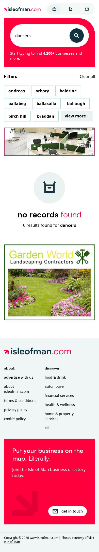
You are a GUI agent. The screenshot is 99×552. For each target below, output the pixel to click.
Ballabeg (17, 103)
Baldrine (68, 91)
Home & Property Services (59, 416)
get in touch (72, 511)
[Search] (77, 35)
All (47, 427)
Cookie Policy (15, 418)
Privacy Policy (15, 409)
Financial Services (59, 395)
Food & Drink (55, 377)
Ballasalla (46, 103)
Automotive (54, 386)
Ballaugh (76, 103)
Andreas (16, 91)
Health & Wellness (60, 404)
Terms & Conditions (20, 400)
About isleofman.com (16, 389)
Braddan (45, 116)
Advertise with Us (18, 377)
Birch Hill (17, 116)
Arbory (42, 91)
